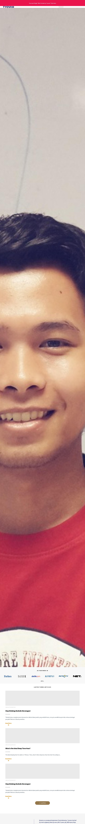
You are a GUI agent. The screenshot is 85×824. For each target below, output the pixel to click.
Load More (43, 803)
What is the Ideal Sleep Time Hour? (17, 748)
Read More (8, 723)
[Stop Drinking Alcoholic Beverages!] (42, 698)
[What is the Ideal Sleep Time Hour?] (42, 735)
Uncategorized (10, 707)
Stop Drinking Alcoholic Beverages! (18, 711)
